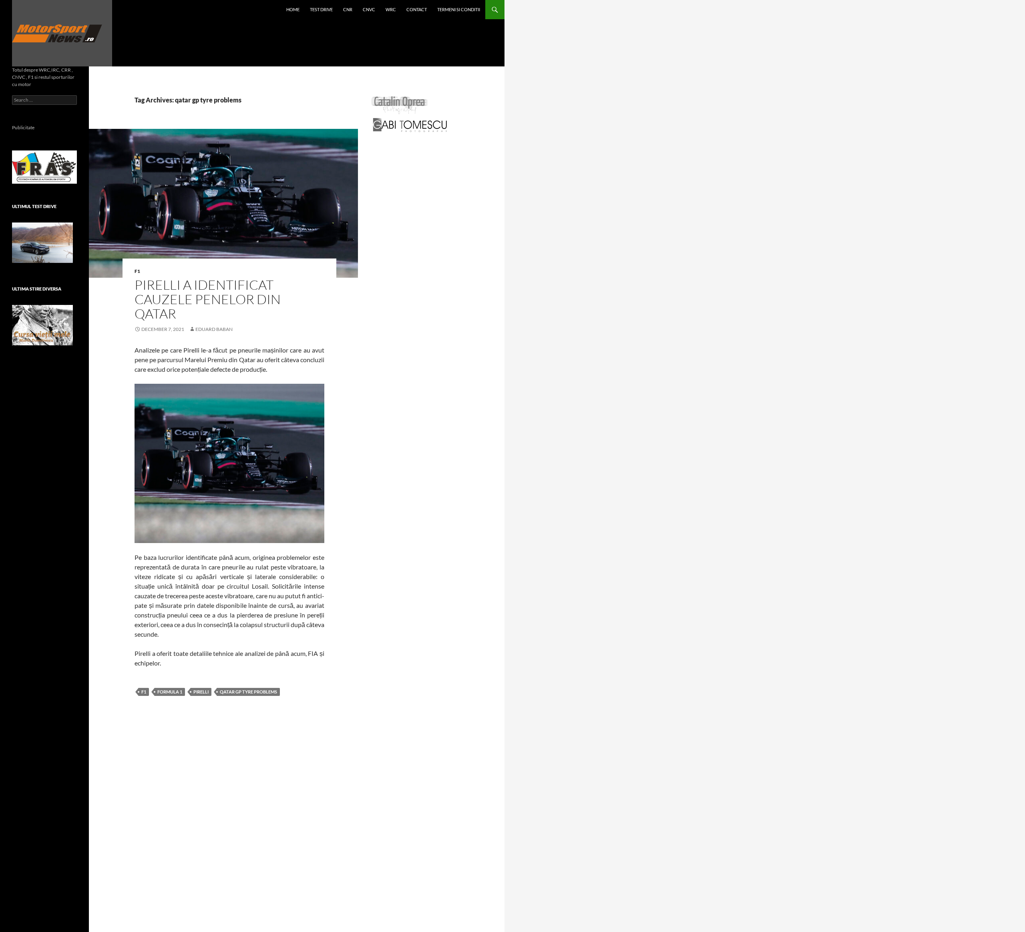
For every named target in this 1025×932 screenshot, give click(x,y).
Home (292, 9)
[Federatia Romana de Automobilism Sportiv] (44, 166)
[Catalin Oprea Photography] (399, 104)
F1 (137, 271)
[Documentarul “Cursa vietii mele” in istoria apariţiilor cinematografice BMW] (42, 325)
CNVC (369, 9)
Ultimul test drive (34, 206)
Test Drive (321, 9)
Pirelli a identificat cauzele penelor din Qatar (208, 299)
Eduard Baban (214, 329)
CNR (347, 9)
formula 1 (169, 691)
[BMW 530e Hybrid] (42, 242)
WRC (391, 9)
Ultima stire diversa (36, 288)
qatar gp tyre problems (248, 691)
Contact (416, 9)
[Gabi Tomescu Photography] (410, 124)
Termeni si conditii (458, 9)
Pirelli (201, 691)
